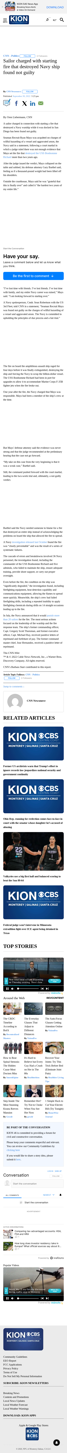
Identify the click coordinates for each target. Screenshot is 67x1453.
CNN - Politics (33, 674)
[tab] (12, 1195)
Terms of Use (10, 1372)
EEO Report (9, 1360)
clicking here (13, 1150)
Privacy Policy (10, 1368)
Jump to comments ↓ (13, 686)
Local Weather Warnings (16, 1408)
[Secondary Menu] (7, 19)
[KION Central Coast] (23, 19)
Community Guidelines (15, 1356)
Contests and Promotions (16, 1397)
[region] (33, 1215)
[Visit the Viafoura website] (57, 1258)
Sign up (58, 1171)
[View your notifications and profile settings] (60, 1195)
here (18, 1159)
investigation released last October (29, 542)
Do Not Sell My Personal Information (22, 1376)
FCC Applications (12, 1364)
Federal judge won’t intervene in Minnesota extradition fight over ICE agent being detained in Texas (30, 929)
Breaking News (11, 1393)
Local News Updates (14, 1401)
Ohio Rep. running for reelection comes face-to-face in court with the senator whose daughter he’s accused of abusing (33, 823)
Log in (50, 1171)
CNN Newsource (13, 91)
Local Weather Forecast (15, 1404)
